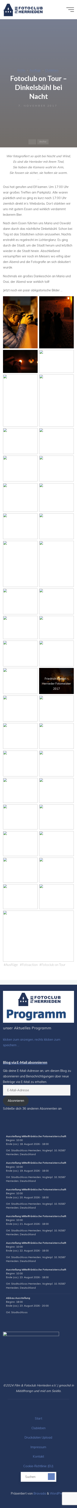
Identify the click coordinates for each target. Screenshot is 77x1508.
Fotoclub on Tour (53, 964)
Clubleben (51, 70)
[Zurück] (10, 1127)
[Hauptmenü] (70, 9)
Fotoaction (30, 964)
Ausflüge (35, 70)
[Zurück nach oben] (60, 1491)
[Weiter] (67, 1127)
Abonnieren (16, 1101)
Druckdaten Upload (38, 1437)
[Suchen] (51, 1476)
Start (38, 1418)
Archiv (21, 70)
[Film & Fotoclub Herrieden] (23, 10)
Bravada (39, 1493)
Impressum (38, 1447)
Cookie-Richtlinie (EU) (38, 1466)
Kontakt (38, 1456)
